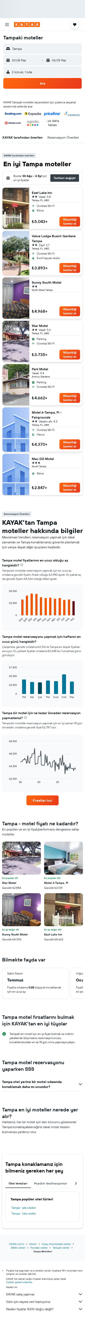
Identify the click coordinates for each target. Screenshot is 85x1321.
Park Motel (40, 369)
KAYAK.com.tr (16, 1244)
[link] (42, 800)
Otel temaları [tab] (18, 1183)
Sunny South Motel (46, 282)
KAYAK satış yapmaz (20, 1294)
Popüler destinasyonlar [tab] (50, 1183)
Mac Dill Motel (43, 459)
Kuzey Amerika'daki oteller (56, 1244)
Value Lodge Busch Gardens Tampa (54, 238)
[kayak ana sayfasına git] (27, 24)
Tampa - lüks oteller (23, 1213)
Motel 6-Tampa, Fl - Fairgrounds (46, 414)
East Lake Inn (42, 193)
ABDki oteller (18, 1247)
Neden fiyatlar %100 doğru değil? (29, 1309)
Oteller (33, 1244)
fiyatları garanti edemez (19, 1282)
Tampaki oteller (61, 1247)
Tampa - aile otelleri (23, 1208)
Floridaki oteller (39, 1247)
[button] (7, 24)
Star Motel (40, 326)
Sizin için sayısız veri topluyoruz (28, 1302)
